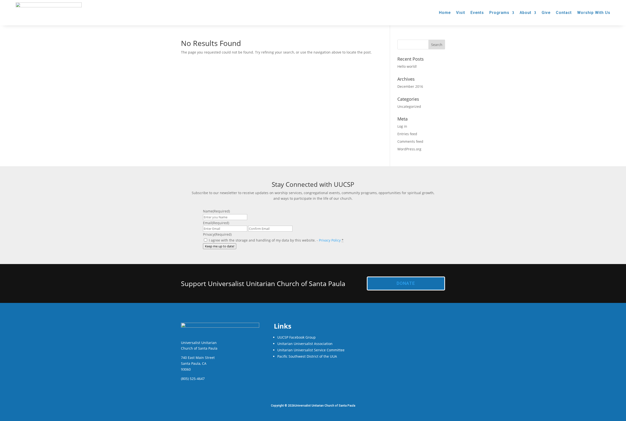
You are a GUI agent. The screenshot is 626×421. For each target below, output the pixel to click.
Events (477, 12)
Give (546, 12)
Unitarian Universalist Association (305, 343)
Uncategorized (409, 106)
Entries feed (407, 134)
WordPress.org (409, 149)
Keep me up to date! (219, 246)
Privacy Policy (330, 240)
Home (445, 12)
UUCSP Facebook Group (296, 337)
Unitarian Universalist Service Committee (311, 350)
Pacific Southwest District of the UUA (307, 356)
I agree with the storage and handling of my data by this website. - (276, 240)
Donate (406, 283)
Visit (460, 12)
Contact (564, 12)
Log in (402, 126)
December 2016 (410, 86)
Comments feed (410, 141)
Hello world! (407, 66)
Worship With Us (593, 12)
